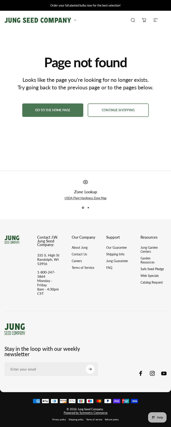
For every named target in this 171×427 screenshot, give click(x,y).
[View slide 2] (88, 207)
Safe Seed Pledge (152, 269)
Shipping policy (76, 419)
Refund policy (112, 419)
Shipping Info (115, 254)
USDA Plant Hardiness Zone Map (85, 198)
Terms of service (94, 419)
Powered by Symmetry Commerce (86, 412)
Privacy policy (59, 419)
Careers (77, 261)
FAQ (109, 267)
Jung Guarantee (117, 261)
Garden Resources (147, 260)
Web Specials (149, 276)
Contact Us (79, 254)
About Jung (80, 247)
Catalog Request (151, 282)
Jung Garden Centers (149, 249)
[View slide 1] (83, 207)
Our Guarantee (116, 247)
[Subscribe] (90, 369)
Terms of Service (83, 267)
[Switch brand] (75, 20)
